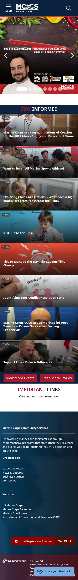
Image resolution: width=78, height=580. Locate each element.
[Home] (27, 8)
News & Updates (12, 472)
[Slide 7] (55, 89)
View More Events (20, 378)
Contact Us (9, 480)
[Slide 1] (21, 89)
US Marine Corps (12, 505)
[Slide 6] (50, 89)
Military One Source (14, 513)
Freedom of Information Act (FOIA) (49, 564)
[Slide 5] (45, 89)
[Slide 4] (40, 89)
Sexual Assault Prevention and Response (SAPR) (31, 517)
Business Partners (13, 476)
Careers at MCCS (12, 468)
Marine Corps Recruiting (17, 509)
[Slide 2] (30, 89)
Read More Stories (57, 378)
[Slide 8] (60, 89)
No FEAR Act (36, 560)
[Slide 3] (35, 89)
